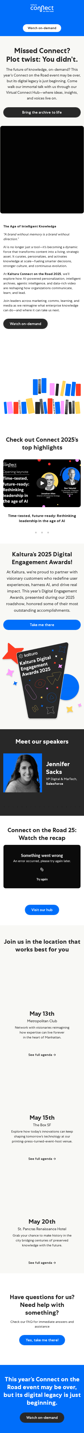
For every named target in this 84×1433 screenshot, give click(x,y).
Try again (42, 879)
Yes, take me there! (42, 1340)
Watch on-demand (42, 28)
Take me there (42, 625)
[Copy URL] (42, 870)
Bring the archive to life (42, 112)
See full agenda (40, 1055)
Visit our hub (42, 910)
